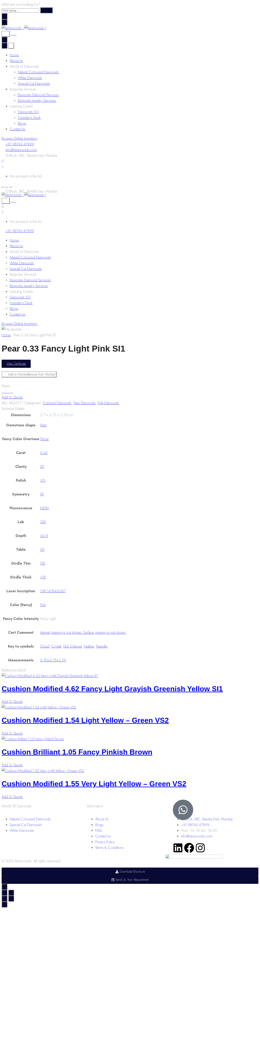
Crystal (56, 646)
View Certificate (16, 363)
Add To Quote (12, 397)
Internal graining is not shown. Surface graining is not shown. (83, 632)
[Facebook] (3, 185)
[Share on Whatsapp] (11, 391)
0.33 (44, 452)
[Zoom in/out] (11, 893)
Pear (43, 425)
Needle (101, 646)
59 (42, 549)
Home (14, 55)
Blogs (22, 123)
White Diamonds (30, 78)
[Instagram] (6, 185)
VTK (43, 577)
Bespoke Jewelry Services (37, 100)
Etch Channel (72, 646)
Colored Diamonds (57, 403)
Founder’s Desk (29, 117)
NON (44, 508)
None (44, 439)
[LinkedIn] (10, 185)
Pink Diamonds (108, 403)
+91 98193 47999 (19, 144)
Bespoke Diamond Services (38, 95)
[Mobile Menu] (4, 22)
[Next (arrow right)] (11, 899)
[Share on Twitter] (5, 391)
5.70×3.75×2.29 (53, 660)
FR (41, 494)
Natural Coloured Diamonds (38, 72)
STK (42, 563)
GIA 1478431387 (53, 591)
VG (42, 480)
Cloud (44, 646)
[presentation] (50, 675)
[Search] (6, 34)
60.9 (44, 535)
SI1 (42, 466)
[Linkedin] (178, 848)
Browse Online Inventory (19, 138)
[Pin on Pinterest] (8, 391)
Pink (43, 605)
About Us (16, 60)
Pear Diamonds (85, 403)
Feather (89, 646)
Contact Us (17, 129)
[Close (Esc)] (4, 893)
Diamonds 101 (28, 112)
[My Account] (13, 33)
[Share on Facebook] (3, 391)
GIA (43, 522)
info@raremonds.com (21, 149)
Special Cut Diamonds (34, 83)
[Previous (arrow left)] (4, 899)
